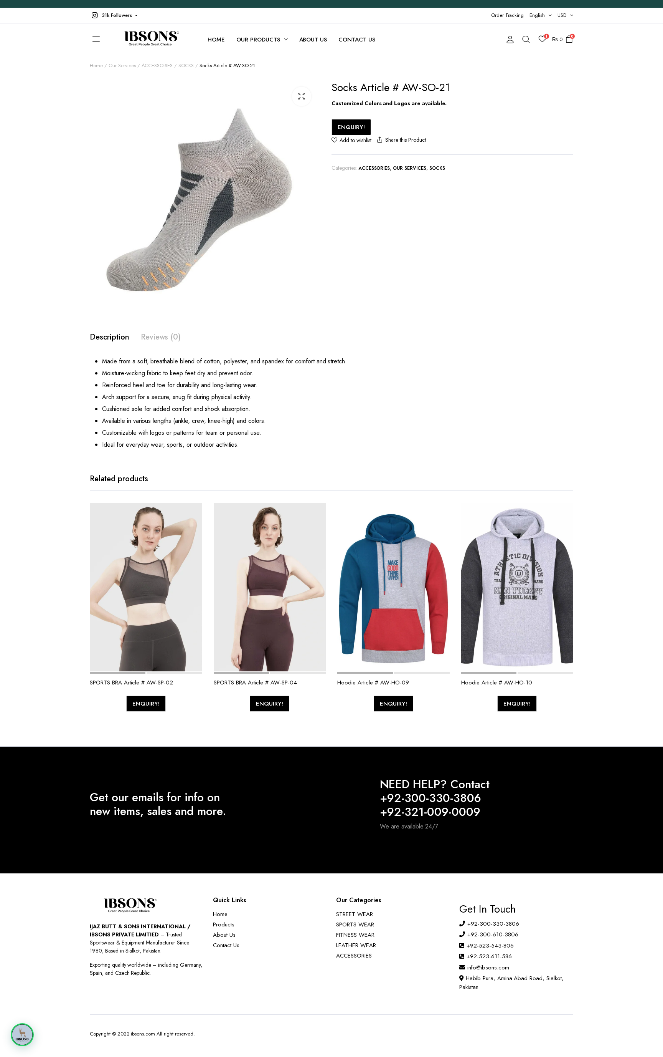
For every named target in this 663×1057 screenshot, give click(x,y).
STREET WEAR (354, 914)
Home (216, 39)
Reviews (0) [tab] (161, 337)
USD (561, 15)
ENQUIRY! (351, 127)
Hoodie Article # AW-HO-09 (373, 682)
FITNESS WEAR (355, 935)
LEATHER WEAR (356, 945)
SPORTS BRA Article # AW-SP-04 (255, 682)
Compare (195, 545)
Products (223, 924)
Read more (195, 561)
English (537, 15)
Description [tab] (109, 337)
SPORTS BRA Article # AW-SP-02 (131, 682)
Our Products (258, 39)
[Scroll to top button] (645, 1039)
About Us (313, 39)
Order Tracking (507, 15)
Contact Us (356, 39)
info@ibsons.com (488, 967)
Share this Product (405, 140)
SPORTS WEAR (355, 924)
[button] (113, 15)
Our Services (122, 65)
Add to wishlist (355, 140)
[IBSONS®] (151, 39)
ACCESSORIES (157, 65)
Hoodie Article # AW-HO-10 (496, 682)
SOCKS (186, 65)
